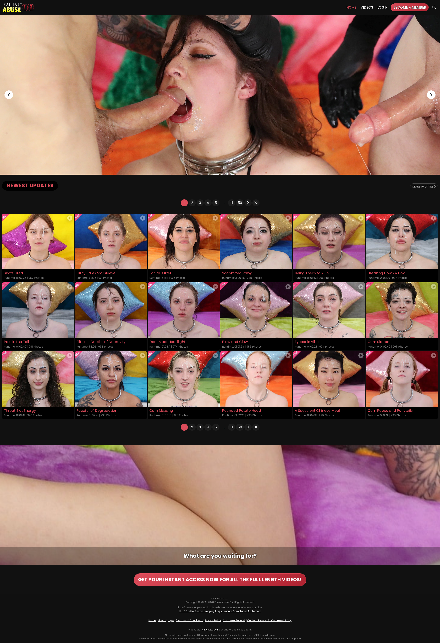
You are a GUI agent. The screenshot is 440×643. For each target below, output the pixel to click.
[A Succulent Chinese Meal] (329, 379)
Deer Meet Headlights (168, 342)
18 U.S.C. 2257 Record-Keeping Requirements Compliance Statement (220, 611)
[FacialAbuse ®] (18, 7)
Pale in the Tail (16, 342)
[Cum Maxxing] (184, 379)
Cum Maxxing (161, 410)
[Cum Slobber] (402, 310)
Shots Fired (13, 273)
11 (231, 202)
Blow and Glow (235, 342)
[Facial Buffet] (184, 241)
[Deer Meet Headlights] (184, 310)
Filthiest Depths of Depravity (100, 342)
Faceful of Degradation (96, 410)
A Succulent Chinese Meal (317, 410)
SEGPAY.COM (210, 629)
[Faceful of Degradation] (111, 379)
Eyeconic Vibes (308, 342)
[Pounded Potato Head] (256, 379)
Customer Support (234, 620)
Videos (367, 7)
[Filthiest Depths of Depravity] (111, 310)
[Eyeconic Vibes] (329, 310)
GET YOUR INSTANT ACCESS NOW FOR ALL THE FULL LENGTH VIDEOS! (220, 579)
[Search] (434, 7)
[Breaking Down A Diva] (402, 241)
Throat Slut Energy (20, 410)
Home (351, 7)
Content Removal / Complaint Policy (269, 620)
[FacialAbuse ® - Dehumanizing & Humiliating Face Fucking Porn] (220, 95)
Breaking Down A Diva (387, 273)
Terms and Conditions (189, 620)
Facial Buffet (160, 273)
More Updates (423, 187)
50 (240, 202)
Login (382, 7)
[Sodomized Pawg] (256, 241)
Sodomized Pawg (237, 273)
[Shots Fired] (38, 241)
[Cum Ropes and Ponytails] (402, 379)
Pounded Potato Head (241, 410)
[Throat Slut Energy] (38, 379)
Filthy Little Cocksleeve (96, 273)
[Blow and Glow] (256, 310)
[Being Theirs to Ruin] (329, 241)
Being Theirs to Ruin (312, 273)
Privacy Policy (213, 620)
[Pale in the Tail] (38, 310)
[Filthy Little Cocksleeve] (111, 241)
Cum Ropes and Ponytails (390, 410)
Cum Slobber (379, 342)
